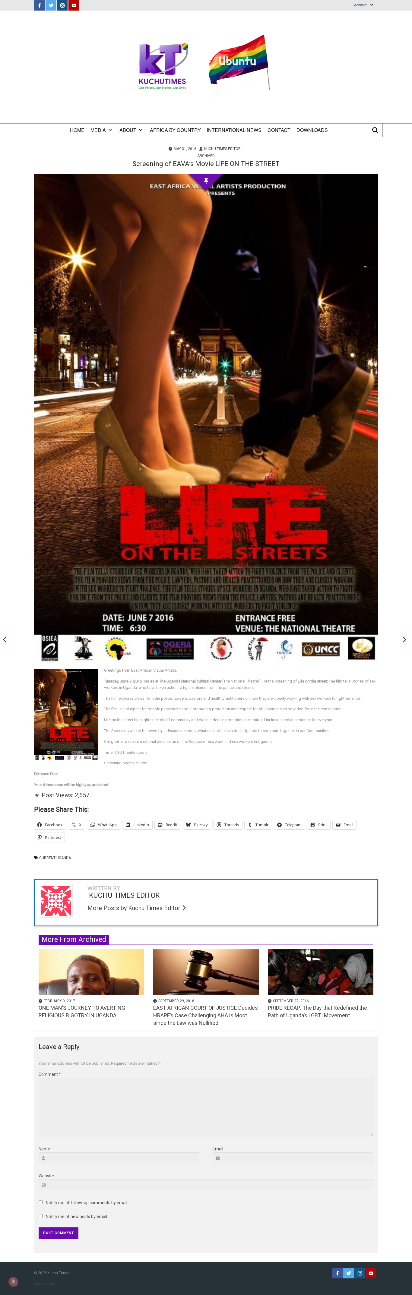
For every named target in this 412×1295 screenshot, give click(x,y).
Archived (206, 156)
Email (218, 1148)
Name (44, 1148)
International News (234, 129)
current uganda (55, 858)
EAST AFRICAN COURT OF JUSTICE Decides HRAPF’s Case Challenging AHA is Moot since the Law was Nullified (205, 1015)
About (127, 129)
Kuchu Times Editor (222, 149)
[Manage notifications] (13, 1282)
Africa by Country (175, 129)
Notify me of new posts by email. (77, 1216)
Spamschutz (44, 1283)
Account (360, 4)
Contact (279, 129)
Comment (50, 1074)
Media (98, 129)
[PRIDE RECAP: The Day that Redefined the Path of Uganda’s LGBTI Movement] (320, 971)
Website (46, 1175)
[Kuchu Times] (206, 67)
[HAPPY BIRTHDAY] (7, 640)
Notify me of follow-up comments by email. (87, 1202)
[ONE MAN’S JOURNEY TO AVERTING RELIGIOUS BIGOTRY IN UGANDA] (91, 971)
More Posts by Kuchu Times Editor (134, 908)
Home (77, 129)
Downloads (312, 129)
